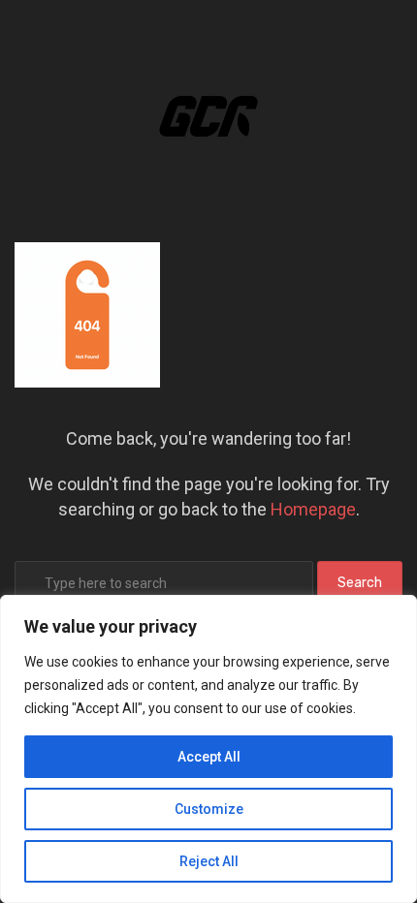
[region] (208, 749)
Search (359, 583)
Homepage (313, 509)
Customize (209, 809)
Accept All (209, 756)
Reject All (209, 861)
